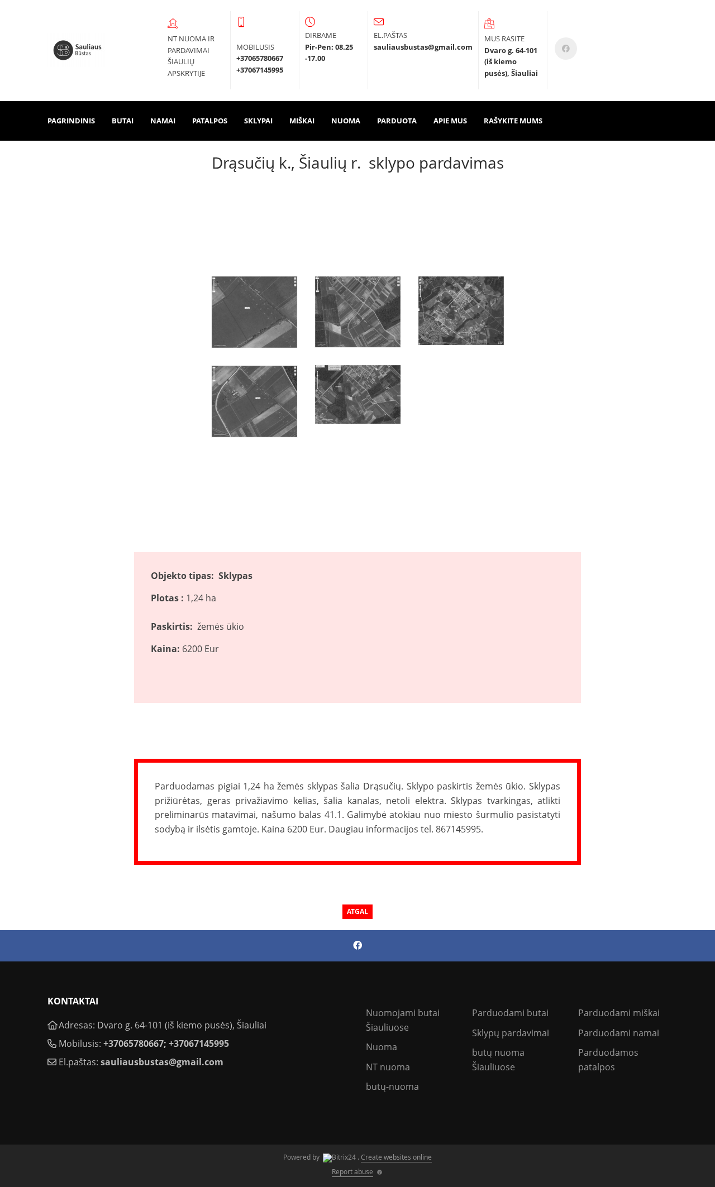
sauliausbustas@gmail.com (162, 1062)
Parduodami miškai (619, 1013)
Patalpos (209, 121)
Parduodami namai (618, 1033)
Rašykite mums (513, 121)
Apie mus (450, 121)
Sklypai (258, 121)
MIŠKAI (301, 121)
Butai (123, 121)
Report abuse (352, 1171)
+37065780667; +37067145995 (166, 1043)
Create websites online (396, 1157)
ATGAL (357, 911)
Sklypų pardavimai (510, 1033)
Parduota (397, 121)
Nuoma (345, 121)
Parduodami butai (510, 1013)
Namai (162, 121)
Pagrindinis (71, 121)
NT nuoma (388, 1067)
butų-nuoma (392, 1086)
